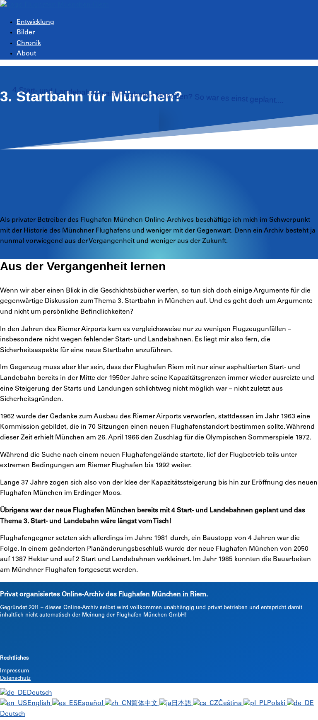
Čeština (230, 703)
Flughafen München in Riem (162, 594)
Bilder (26, 32)
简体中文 (145, 703)
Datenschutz (15, 679)
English (39, 703)
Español (91, 703)
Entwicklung (35, 22)
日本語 (182, 703)
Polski (277, 703)
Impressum (14, 671)
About (26, 53)
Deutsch (39, 693)
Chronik (29, 43)
